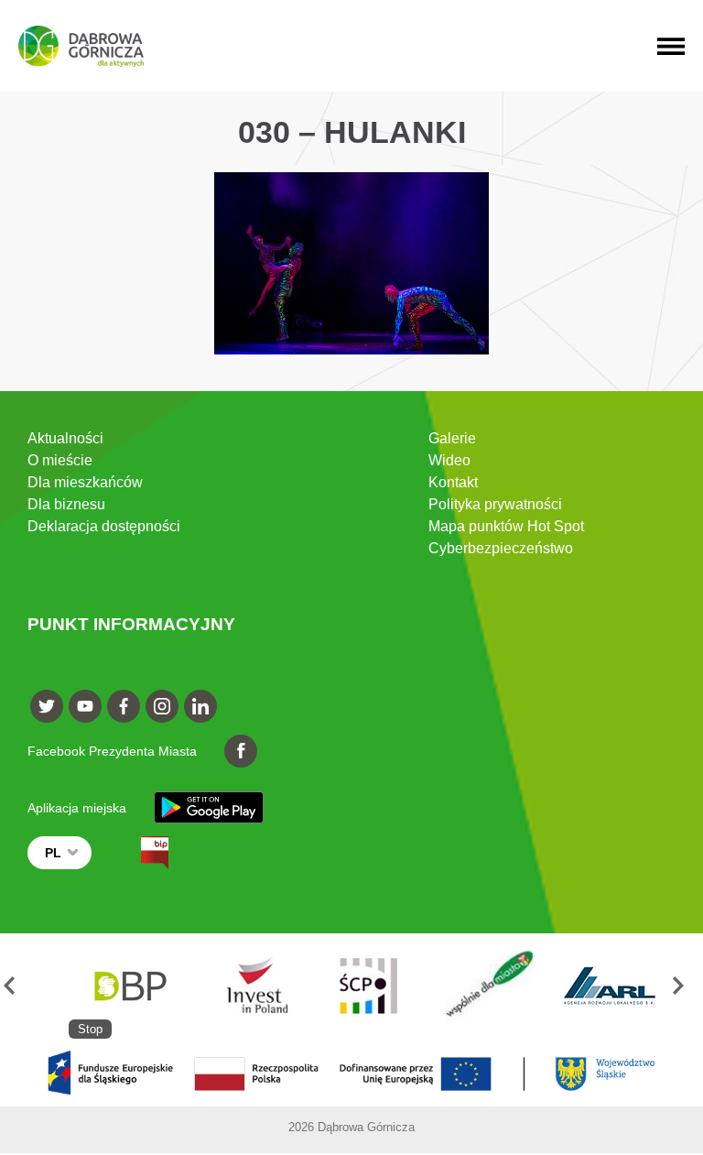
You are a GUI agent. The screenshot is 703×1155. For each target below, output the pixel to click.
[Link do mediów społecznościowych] (46, 706)
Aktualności (65, 438)
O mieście (59, 460)
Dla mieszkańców (85, 482)
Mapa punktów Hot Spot (506, 526)
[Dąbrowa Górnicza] (81, 46)
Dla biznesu (66, 504)
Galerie (452, 438)
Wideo (449, 460)
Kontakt (453, 482)
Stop (90, 1029)
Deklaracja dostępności (103, 526)
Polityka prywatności (495, 504)
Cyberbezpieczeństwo (500, 548)
